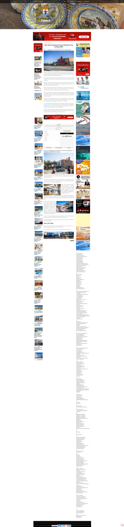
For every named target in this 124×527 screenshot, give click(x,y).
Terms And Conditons (73, 523)
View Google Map (58, 145)
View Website (48, 145)
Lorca (46, 48)
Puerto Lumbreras (47, 102)
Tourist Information (78, 1)
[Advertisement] (83, 218)
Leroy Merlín (68, 76)
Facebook (69, 145)
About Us (84, 523)
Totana (68, 1)
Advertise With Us (87, 523)
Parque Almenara (47, 69)
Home (64, 1)
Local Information (86, 1)
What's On (71, 1)
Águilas (72, 101)
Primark (62, 76)
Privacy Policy (78, 523)
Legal (81, 523)
